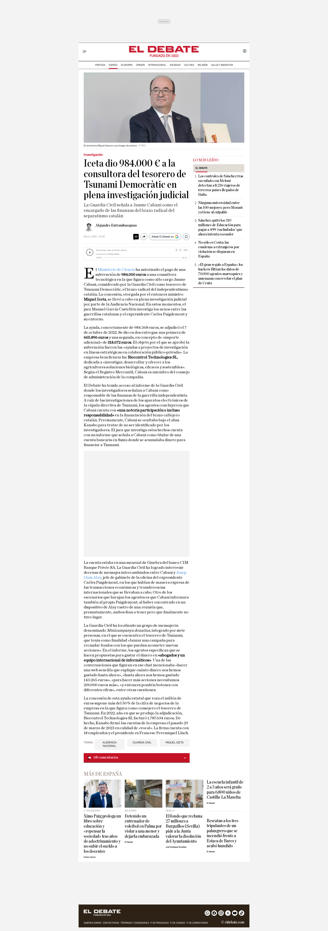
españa (113, 65)
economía (127, 65)
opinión (140, 65)
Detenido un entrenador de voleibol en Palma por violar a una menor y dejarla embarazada (143, 826)
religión (203, 65)
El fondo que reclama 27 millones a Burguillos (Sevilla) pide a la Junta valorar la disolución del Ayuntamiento (184, 829)
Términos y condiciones (134, 922)
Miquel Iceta (175, 742)
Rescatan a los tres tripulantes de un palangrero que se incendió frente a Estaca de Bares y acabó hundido (222, 833)
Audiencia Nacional (109, 744)
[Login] (245, 51)
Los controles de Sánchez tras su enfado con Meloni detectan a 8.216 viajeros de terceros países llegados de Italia (220, 185)
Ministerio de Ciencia (117, 270)
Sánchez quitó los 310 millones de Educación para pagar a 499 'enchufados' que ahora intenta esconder (220, 227)
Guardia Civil (142, 742)
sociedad (175, 65)
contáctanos (111, 922)
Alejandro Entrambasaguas (116, 225)
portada (100, 65)
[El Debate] (164, 49)
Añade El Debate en (163, 236)
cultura (189, 65)
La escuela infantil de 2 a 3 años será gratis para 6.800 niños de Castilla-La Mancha (225, 789)
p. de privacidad (159, 922)
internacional (157, 65)
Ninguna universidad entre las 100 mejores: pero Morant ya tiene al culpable (220, 207)
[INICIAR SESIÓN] (245, 51)
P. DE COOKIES (177, 922)
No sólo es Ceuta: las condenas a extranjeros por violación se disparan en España (218, 249)
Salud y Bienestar (222, 65)
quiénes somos (92, 922)
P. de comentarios (197, 922)
